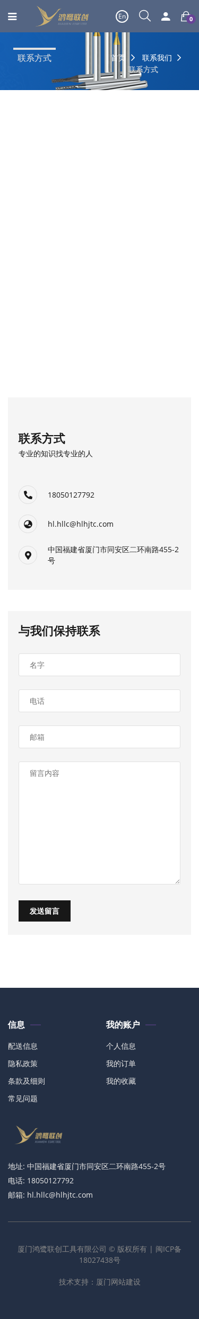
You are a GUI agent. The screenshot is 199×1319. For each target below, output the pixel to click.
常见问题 (23, 1098)
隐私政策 (23, 1063)
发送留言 (44, 911)
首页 (118, 57)
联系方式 (34, 58)
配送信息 (23, 1046)
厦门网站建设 (118, 1282)
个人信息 (121, 1046)
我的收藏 (121, 1081)
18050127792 (71, 495)
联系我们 (157, 57)
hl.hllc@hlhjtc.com (81, 524)
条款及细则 (26, 1081)
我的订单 (121, 1063)
